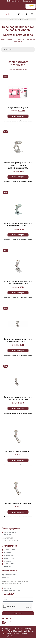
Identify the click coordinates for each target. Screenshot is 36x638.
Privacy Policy (7, 631)
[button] (31, 6)
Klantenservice (28, 1)
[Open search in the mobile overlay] (26, 14)
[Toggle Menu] (31, 14)
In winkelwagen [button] (18, 116)
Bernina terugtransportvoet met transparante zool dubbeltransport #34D (18, 165)
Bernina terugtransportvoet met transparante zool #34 (18, 282)
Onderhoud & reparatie (14, 1)
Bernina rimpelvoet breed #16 (18, 451)
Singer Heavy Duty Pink (18, 107)
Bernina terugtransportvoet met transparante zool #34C (18, 224)
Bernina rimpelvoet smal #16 (18, 503)
